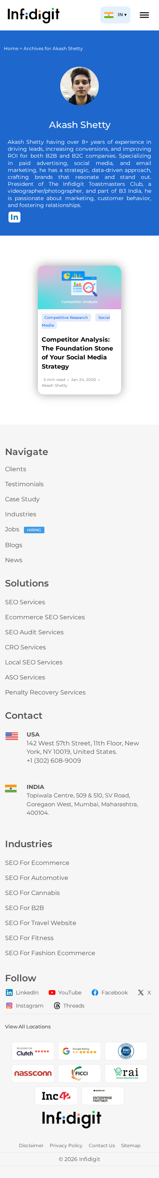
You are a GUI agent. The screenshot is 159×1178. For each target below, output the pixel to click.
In (14, 217)
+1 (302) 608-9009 (54, 760)
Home (11, 48)
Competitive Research (66, 317)
